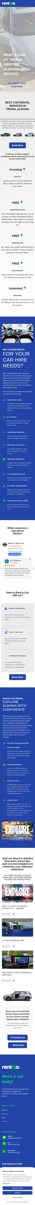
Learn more (6, 1183)
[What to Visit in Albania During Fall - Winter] (17, 893)
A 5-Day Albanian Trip (13, 940)
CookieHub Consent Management (20, 1202)
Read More (6, 914)
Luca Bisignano (15, 560)
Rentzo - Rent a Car (16, 543)
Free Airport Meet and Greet (11, 964)
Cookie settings (17, 1197)
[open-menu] (32, 4)
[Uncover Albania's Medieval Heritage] (17, 960)
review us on (13, 554)
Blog (6, 899)
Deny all (17, 1193)
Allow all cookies (17, 1188)
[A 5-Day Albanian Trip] (17, 927)
